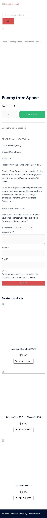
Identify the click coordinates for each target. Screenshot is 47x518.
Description (8, 139)
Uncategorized (15, 42)
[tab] (8, 139)
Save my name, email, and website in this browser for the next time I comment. (20, 276)
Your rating (7, 227)
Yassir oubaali (33, 513)
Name (5, 247)
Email (5, 259)
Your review (8, 232)
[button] (23, 7)
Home (4, 42)
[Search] (8, 21)
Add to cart (32, 114)
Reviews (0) (24, 139)
